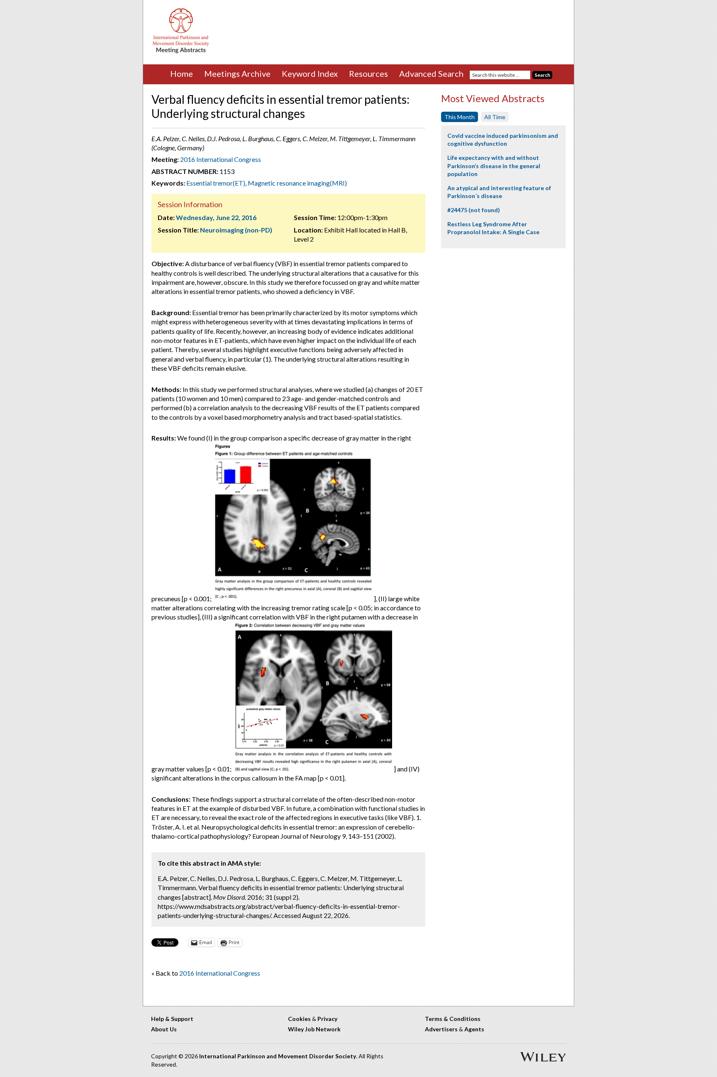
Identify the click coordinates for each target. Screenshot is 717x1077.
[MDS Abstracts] (180, 51)
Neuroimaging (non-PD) (236, 230)
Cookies (299, 1018)
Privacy (327, 1018)
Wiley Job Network (314, 1029)
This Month (459, 116)
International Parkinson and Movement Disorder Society (277, 1056)
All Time (494, 116)
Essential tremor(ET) (215, 183)
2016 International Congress (220, 159)
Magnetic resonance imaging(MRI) (297, 183)
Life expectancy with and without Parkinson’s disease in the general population (493, 165)
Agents (474, 1029)
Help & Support (172, 1018)
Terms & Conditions (452, 1018)
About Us (164, 1029)
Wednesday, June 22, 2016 (216, 217)
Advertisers (441, 1029)
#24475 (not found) (473, 209)
